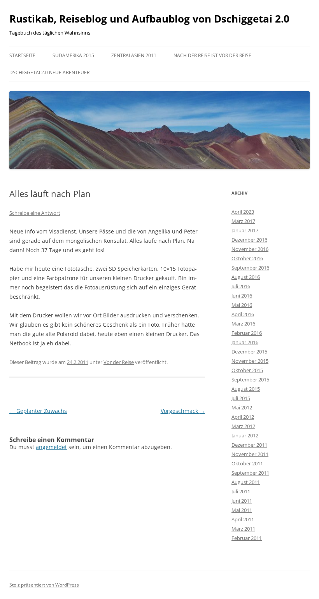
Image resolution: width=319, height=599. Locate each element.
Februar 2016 (246, 332)
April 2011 (242, 519)
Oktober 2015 (247, 370)
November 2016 (249, 249)
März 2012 (243, 426)
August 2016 (245, 276)
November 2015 (249, 360)
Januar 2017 (244, 230)
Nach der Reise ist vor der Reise (212, 55)
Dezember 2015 (249, 351)
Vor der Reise (118, 362)
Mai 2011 (241, 510)
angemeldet (51, 447)
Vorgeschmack (183, 410)
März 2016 (243, 323)
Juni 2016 (241, 295)
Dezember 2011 (249, 444)
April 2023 (242, 211)
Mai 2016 (241, 304)
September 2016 (250, 267)
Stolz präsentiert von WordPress (44, 585)
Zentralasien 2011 (133, 55)
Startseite (22, 55)
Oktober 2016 (247, 258)
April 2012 (242, 416)
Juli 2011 (240, 491)
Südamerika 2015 (73, 55)
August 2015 (245, 388)
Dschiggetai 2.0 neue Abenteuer (49, 72)
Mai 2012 (241, 407)
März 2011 (243, 528)
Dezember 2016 (249, 239)
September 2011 (250, 472)
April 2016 (242, 314)
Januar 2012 (244, 435)
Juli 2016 (240, 286)
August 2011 (245, 482)
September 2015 (250, 379)
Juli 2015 (240, 398)
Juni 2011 (241, 500)
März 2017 (243, 221)
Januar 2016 (244, 342)
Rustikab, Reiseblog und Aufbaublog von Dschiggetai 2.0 (149, 19)
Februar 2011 (246, 538)
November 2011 (249, 454)
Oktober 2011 (247, 463)
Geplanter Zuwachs (38, 410)
